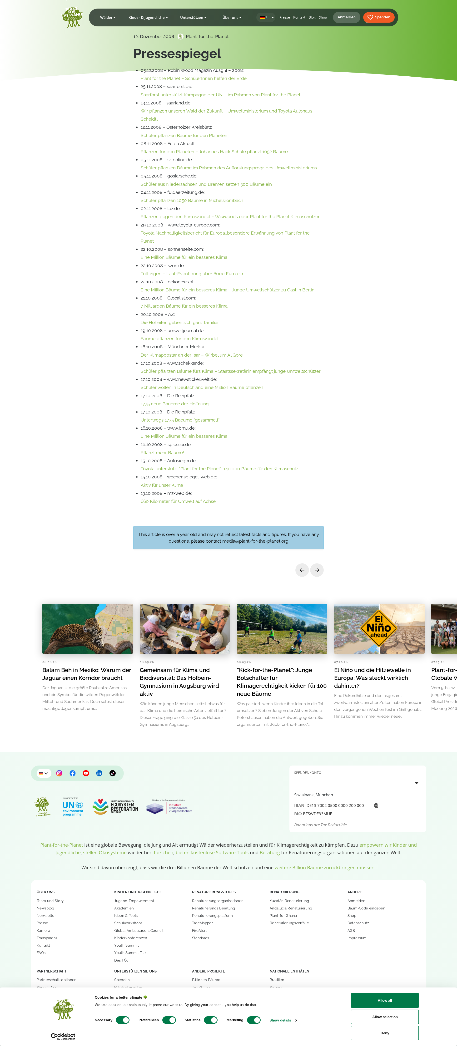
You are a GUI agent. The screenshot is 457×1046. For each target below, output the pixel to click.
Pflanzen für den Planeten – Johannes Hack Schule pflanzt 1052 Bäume (214, 151)
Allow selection (385, 1017)
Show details (280, 1020)
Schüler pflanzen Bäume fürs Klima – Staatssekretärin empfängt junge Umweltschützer (231, 371)
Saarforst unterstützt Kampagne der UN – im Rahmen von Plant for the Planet (220, 94)
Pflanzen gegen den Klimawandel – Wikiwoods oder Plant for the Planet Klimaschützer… (231, 216)
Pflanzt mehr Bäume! (162, 452)
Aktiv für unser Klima (162, 485)
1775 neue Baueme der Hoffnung (175, 403)
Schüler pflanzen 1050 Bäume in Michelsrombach (192, 200)
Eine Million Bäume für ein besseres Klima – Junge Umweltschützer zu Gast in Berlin (227, 289)
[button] (106, 17)
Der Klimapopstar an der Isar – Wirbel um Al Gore (192, 355)
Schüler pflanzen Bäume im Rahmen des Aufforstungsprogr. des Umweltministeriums (229, 167)
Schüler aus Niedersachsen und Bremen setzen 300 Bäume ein (206, 184)
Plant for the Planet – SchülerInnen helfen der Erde (194, 78)
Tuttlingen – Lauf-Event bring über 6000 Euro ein (192, 273)
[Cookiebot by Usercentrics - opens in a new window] (63, 1036)
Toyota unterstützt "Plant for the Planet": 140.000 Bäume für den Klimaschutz (219, 468)
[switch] (169, 1020)
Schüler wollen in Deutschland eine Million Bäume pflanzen (202, 387)
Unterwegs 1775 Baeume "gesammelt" (180, 419)
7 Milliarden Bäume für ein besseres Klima (184, 306)
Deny (385, 1033)
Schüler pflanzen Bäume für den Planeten (184, 135)
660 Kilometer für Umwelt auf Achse (178, 501)
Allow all (385, 1000)
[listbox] (357, 782)
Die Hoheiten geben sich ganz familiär (180, 322)
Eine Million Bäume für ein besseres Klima (184, 257)
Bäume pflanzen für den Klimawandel (180, 338)
